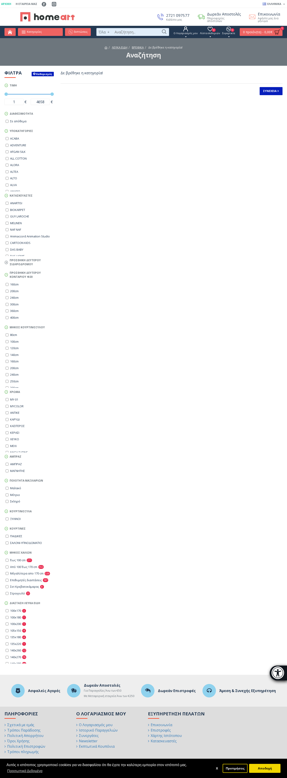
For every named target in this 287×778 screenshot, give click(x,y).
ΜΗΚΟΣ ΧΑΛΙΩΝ (21, 552)
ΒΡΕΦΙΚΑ (138, 47)
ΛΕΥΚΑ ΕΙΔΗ (119, 47)
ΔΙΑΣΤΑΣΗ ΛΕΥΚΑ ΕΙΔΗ (25, 603)
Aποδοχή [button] (265, 768)
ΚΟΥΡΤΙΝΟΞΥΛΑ (21, 511)
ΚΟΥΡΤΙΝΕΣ (18, 528)
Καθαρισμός (44, 74)
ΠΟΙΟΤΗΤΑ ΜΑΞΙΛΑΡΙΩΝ (26, 480)
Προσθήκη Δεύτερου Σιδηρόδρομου (25, 262)
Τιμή (13, 85)
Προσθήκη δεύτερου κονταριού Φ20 (25, 275)
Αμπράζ (15, 456)
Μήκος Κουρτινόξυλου (27, 327)
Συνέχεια (269, 91)
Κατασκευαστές (21, 195)
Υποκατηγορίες (21, 131)
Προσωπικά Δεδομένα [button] (24, 771)
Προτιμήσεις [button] (235, 768)
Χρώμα (15, 392)
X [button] (217, 768)
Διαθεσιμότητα (21, 114)
